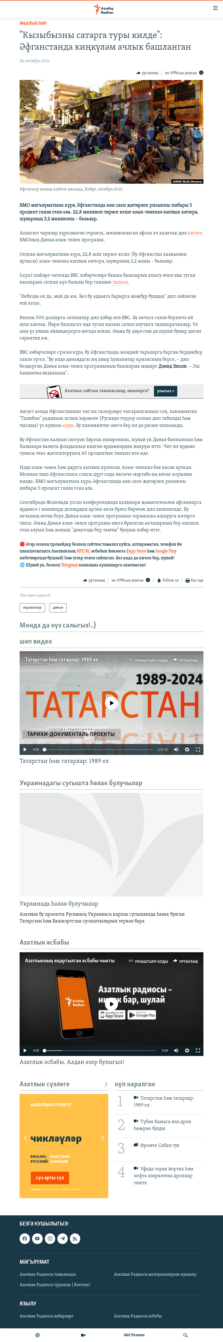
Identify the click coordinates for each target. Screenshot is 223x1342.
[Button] (147, 73)
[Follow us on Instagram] (50, 1239)
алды (68, 425)
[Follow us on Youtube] (37, 1239)
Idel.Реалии (134, 1335)
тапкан (120, 282)
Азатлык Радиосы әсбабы (138, 1316)
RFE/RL (84, 551)
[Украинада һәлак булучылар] (111, 845)
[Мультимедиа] (83, 1335)
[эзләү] (185, 1335)
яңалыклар (33, 23)
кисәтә (195, 233)
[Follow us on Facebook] (25, 1239)
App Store (137, 551)
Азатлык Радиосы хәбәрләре (46, 1316)
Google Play (165, 551)
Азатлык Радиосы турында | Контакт (55, 1285)
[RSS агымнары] (75, 1239)
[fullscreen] (198, 749)
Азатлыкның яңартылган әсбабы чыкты (69, 961)
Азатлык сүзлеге (45, 1084)
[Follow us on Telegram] (62, 1239)
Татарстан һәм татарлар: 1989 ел (61, 660)
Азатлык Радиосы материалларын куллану (155, 1274)
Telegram (69, 565)
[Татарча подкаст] (37, 1335)
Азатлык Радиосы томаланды (48, 1274)
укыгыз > (165, 391)
